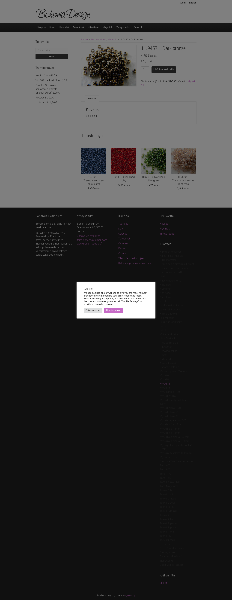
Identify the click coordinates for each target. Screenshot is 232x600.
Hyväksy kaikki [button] (113, 310)
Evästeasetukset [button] (93, 310)
